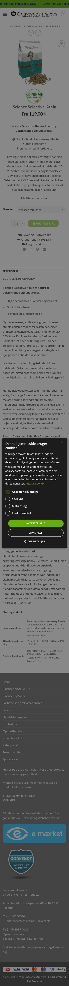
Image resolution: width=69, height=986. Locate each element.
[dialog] (34, 493)
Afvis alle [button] (36, 532)
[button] (34, 541)
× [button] (61, 442)
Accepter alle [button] (35, 523)
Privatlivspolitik (35, 483)
